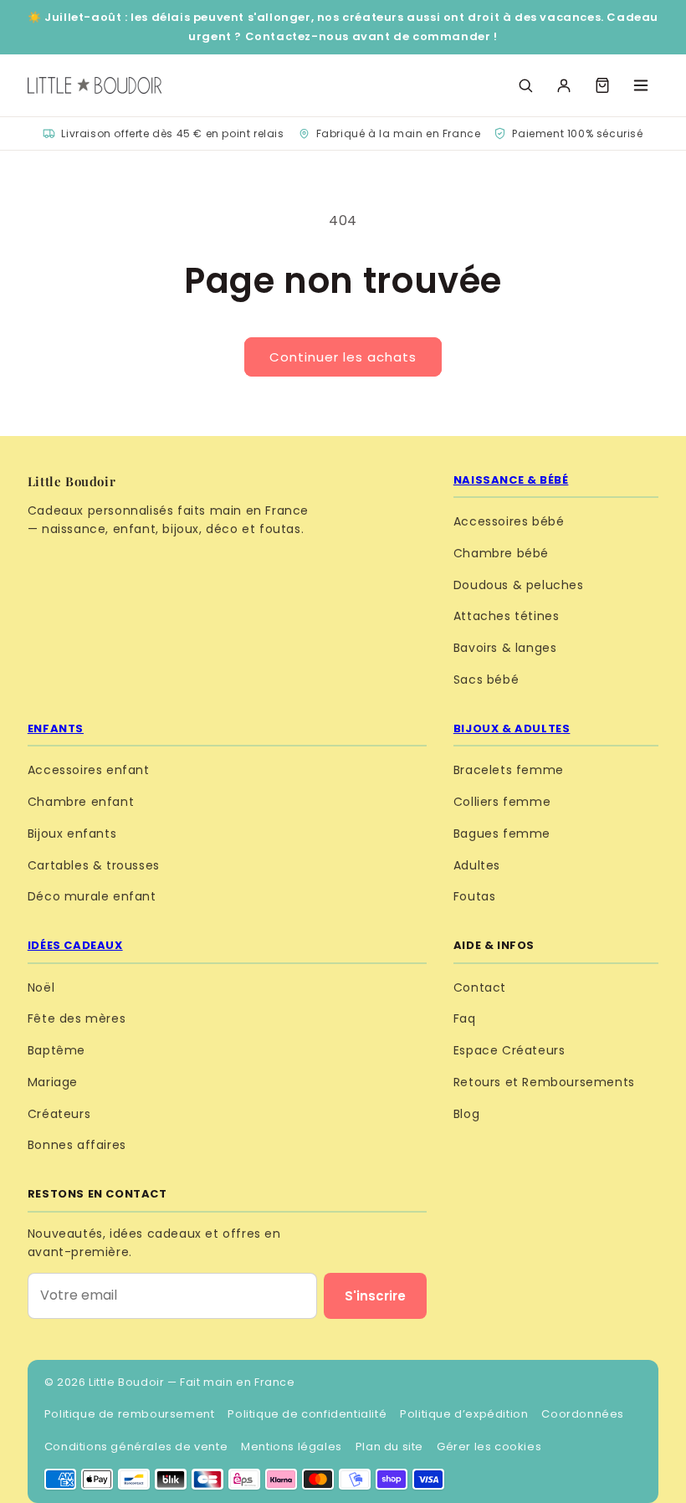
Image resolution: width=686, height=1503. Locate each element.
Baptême (56, 1050)
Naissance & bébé (511, 480)
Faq (464, 1018)
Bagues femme (501, 833)
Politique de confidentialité (307, 1414)
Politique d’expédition (464, 1414)
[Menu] (640, 85)
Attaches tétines (506, 616)
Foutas (474, 896)
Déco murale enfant (92, 896)
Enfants (56, 728)
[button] (602, 85)
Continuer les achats (343, 357)
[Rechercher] (525, 85)
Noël (41, 987)
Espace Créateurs (509, 1050)
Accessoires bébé (509, 521)
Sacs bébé (486, 679)
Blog (466, 1113)
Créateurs (59, 1113)
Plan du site (389, 1446)
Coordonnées (582, 1414)
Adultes (476, 865)
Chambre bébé (501, 553)
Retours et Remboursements (544, 1082)
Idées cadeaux (75, 945)
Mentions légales (291, 1446)
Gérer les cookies (489, 1446)
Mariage (53, 1082)
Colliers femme (501, 801)
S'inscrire (375, 1296)
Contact (479, 987)
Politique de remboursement (129, 1414)
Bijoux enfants (72, 833)
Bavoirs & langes (505, 647)
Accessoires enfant (89, 770)
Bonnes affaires (77, 1144)
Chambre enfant (81, 801)
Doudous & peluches (518, 585)
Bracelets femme (508, 770)
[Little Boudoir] (94, 85)
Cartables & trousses (94, 865)
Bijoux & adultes (512, 728)
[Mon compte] (563, 85)
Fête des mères (76, 1018)
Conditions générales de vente (136, 1446)
